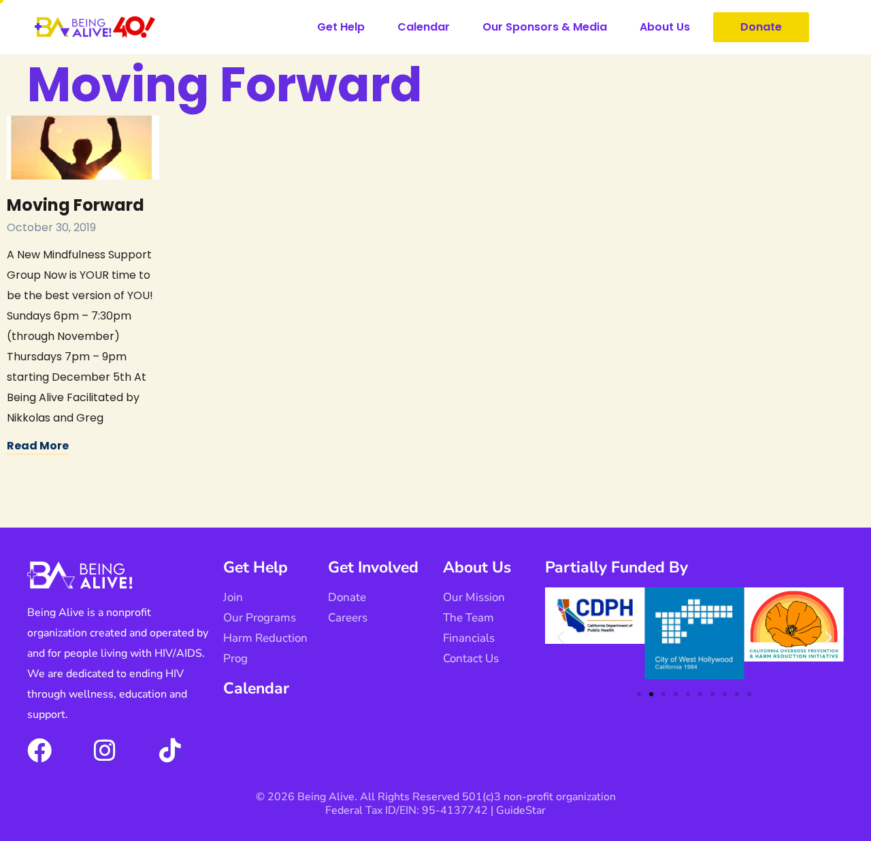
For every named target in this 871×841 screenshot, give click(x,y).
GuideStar (521, 810)
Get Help (341, 27)
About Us (665, 27)
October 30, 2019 (51, 227)
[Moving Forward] (83, 147)
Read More (38, 445)
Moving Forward (75, 205)
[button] (560, 636)
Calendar (423, 27)
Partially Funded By (616, 567)
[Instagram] (105, 750)
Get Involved (373, 567)
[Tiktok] (170, 750)
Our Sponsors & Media (544, 27)
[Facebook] (39, 750)
